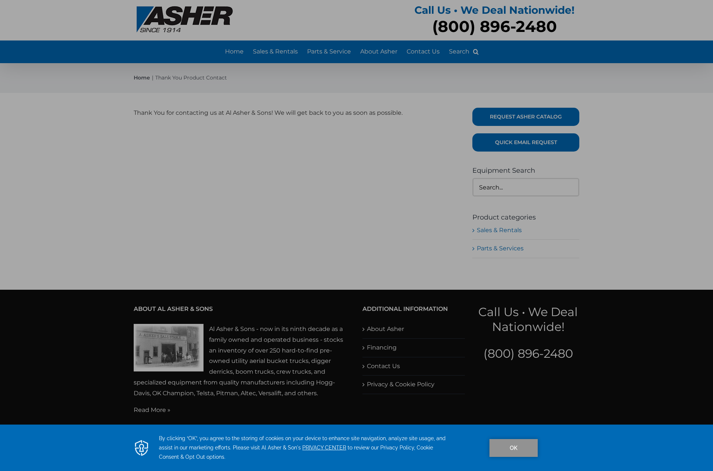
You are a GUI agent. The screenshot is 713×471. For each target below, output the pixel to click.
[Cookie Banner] (356, 448)
